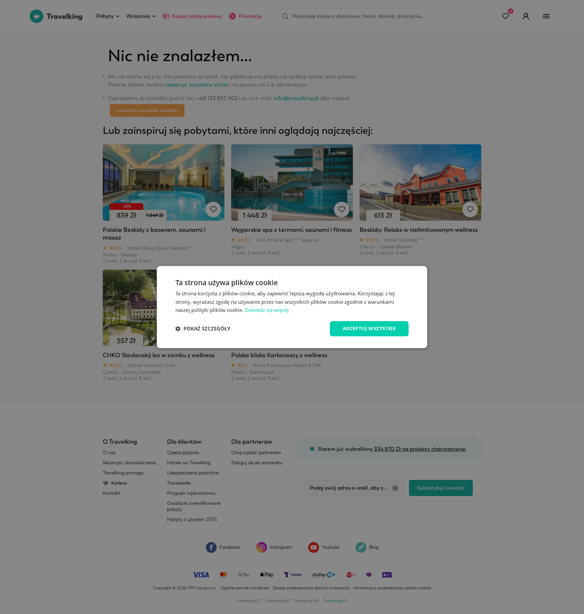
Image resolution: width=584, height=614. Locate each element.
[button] (202, 329)
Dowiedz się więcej (267, 310)
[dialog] (292, 307)
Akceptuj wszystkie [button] (369, 328)
